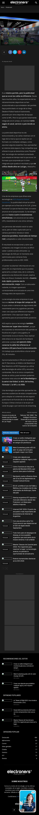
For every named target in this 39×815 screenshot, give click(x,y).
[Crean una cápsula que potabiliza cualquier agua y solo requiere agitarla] (7, 459)
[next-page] (6, 568)
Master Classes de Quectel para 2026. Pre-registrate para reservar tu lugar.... (25, 722)
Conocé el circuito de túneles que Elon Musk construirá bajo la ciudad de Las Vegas (10, 418)
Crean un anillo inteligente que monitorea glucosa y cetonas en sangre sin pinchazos (24, 440)
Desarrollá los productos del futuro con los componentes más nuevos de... (24, 712)
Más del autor (24, 433)
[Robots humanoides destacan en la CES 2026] (7, 561)
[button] (3, 2)
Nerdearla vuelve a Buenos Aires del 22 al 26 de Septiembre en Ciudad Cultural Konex (25, 478)
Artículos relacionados (10, 433)
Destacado (9, 7)
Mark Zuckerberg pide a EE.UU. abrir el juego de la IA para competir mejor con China (24, 450)
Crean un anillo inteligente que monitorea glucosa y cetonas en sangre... (24, 666)
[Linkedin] (24, 52)
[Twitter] (15, 52)
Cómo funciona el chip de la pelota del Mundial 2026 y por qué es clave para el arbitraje (24, 469)
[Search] (36, 2)
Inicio (2, 7)
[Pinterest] (20, 52)
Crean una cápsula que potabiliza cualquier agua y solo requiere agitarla (25, 459)
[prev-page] (3, 568)
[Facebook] (10, 52)
